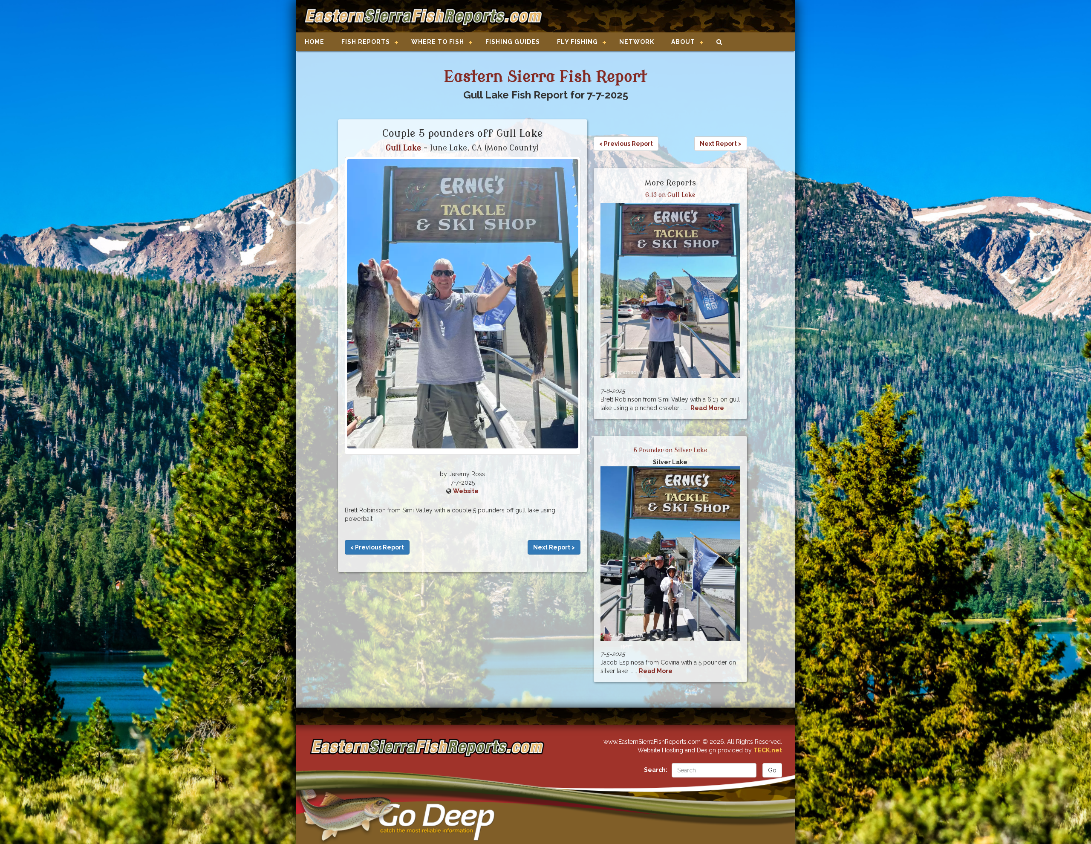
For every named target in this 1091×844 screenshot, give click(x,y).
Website (466, 491)
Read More (707, 408)
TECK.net (767, 750)
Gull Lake (403, 148)
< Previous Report (377, 547)
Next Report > (554, 547)
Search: (655, 769)
